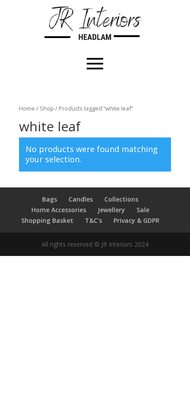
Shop (47, 108)
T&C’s (93, 220)
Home (27, 108)
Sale (143, 210)
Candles (80, 199)
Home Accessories (58, 210)
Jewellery (111, 210)
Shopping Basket (47, 220)
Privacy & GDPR (137, 220)
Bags (49, 199)
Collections (121, 199)
